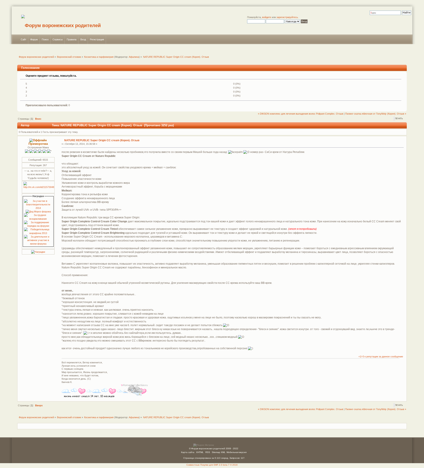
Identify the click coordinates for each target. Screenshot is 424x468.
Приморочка (38, 143)
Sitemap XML (218, 452)
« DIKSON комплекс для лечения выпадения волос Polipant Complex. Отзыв (300, 113)
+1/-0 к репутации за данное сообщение (380, 356)
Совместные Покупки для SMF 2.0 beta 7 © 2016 (212, 465)
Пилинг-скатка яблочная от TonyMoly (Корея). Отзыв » (375, 113)
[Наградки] (38, 252)
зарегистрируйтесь (287, 17)
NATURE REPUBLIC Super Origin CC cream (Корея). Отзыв (101, 140)
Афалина (134, 57)
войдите (266, 17)
